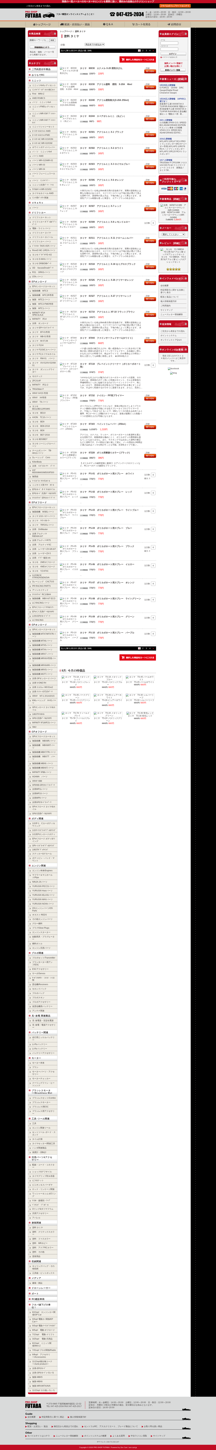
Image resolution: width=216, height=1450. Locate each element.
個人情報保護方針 (168, 301)
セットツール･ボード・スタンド (44, 1133)
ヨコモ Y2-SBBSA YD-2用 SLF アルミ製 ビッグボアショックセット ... (173, 261)
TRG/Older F (38, 389)
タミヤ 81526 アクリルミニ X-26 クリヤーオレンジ (106, 280)
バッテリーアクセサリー (43, 1053)
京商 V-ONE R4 (39, 683)
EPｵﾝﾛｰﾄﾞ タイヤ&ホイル (43, 489)
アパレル (36, 1218)
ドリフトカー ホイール (42, 237)
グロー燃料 (37, 923)
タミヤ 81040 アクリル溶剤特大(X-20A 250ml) (104, 100)
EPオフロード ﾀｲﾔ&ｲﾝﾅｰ (43, 607)
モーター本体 (38, 1063)
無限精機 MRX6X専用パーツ (44, 659)
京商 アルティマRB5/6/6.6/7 (39, 535)
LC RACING (37, 620)
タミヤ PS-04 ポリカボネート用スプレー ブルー (106, 528)
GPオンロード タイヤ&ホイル (43, 708)
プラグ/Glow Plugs (40, 928)
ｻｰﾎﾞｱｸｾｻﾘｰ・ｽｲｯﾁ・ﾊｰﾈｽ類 (43, 979)
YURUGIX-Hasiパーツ (42, 890)
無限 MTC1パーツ (41, 308)
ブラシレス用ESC (40, 1107)
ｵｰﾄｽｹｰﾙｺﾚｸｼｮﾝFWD (41, 135)
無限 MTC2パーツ (41, 299)
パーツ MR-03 (38, 165)
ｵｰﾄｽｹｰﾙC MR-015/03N (42, 139)
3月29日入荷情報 (167, 85)
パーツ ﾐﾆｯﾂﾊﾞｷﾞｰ (40, 180)
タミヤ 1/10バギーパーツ (43, 516)
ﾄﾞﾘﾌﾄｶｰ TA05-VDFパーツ (43, 246)
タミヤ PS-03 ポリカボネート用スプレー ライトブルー (109, 510)
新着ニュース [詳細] (173, 79)
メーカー (166, 228)
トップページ (66, 31)
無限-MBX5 (37, 1377)
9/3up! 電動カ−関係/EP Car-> (42, 1320)
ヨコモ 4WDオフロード (43, 566)
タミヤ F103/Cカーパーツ (44, 349)
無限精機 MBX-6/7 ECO (43, 598)
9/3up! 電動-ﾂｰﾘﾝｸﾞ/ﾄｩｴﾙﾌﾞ (44, 1325)
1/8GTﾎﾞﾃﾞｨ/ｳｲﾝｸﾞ (40, 849)
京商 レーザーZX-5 (41, 553)
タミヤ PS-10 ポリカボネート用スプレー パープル (107, 632)
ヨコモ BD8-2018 (41, 426)
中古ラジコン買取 (139, 1436)
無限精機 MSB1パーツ (43, 512)
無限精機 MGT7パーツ (42, 674)
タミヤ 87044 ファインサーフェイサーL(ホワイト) (106, 338)
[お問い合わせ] (174, 24)
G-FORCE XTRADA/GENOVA (40, 576)
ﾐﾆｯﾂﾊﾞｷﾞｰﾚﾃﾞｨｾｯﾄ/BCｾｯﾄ (43, 90)
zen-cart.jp (133, 1447)
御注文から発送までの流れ (66, 1426)
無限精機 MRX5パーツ (42, 669)
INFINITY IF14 (39, 319)
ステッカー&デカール (42, 854)
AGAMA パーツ (39, 776)
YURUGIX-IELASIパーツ (43, 895)
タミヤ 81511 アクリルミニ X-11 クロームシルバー (106, 238)
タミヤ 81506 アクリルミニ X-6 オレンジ (102, 180)
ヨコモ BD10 (39, 413)
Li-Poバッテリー (39, 1044)
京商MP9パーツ (39, 798)
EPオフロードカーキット (43, 507)
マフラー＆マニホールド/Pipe (42, 876)
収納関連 (36, 1261)
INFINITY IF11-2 (40, 385)
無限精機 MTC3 (40, 291)
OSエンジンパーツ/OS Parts (42, 909)
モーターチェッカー (41, 1078)
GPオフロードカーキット (43, 736)
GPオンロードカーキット (43, 629)
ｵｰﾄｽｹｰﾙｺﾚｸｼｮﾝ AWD (41, 131)
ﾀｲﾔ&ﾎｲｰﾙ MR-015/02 (41, 189)
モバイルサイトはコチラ (39, 1436)
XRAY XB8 (37, 781)
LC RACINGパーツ (40, 603)
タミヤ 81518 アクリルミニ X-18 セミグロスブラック (108, 264)
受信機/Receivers (40, 984)
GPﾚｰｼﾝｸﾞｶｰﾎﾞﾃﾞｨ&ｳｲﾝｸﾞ (43, 845)
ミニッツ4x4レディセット (44, 85)
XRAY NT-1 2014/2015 (43, 696)
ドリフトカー (39, 212)
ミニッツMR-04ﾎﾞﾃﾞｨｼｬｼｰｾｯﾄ (44, 121)
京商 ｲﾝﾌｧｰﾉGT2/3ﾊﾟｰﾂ (42, 691)
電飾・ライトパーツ (41, 228)
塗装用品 (36, 1256)
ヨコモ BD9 (38, 422)
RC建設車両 (38, 1299)
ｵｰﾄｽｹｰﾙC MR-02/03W (42, 143)
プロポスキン (38, 997)
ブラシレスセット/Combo (44, 1098)
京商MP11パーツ (40, 789)
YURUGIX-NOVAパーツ (43, 904)
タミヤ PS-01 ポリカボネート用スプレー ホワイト (107, 473)
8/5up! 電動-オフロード (43, 1330)
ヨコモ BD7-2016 (41, 435)
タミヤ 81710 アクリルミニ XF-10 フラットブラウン (107, 312)
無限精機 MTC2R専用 (42, 295)
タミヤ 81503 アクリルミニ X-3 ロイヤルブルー (105, 164)
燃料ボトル (37, 943)
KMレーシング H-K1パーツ (44, 701)
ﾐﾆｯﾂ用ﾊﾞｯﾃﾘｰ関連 (40, 198)
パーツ (35, 207)
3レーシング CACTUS (43, 581)
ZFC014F (36, 381)
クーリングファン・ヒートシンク (43, 1084)
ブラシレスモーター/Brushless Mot (42, 1091)
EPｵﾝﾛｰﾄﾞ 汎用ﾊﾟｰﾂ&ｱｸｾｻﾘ (44, 493)
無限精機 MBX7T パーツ (43, 757)
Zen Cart (123, 1447)
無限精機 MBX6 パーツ (42, 763)
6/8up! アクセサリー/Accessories (41, 1355)
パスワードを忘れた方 (169, 57)
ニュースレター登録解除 (171, 314)
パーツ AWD (38, 156)
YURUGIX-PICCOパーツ (43, 886)
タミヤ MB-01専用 (41, 336)
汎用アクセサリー (40, 1213)
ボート (35, 1293)
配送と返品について (169, 297)
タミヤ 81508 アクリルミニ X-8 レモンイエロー (105, 222)
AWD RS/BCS (38, 98)
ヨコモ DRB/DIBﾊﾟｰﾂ (41, 263)
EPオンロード (39, 281)
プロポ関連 (38, 953)
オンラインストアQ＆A (171, 340)
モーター (36, 1058)
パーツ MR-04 (38, 169)
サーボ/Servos (38, 973)
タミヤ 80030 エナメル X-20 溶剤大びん (101, 68)
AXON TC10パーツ (41, 417)
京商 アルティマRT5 (41, 540)
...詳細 (147, 68)
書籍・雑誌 (37, 1283)
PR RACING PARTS (41, 586)
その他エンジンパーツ (42, 919)
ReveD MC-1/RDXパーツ (43, 250)
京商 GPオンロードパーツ (44, 678)
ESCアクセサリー (40, 969)
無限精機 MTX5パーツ (42, 645)
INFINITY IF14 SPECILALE (38, 314)
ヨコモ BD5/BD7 (39, 439)
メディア (36, 1278)
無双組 (35, 476)
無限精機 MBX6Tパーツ (43, 768)
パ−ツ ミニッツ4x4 (41, 102)
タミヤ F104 (38, 345)
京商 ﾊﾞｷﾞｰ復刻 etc (41, 558)
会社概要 (164, 285)
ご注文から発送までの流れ (38, 6)
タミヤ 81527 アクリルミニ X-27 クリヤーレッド (105, 296)
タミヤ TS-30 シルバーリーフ (140, 700)
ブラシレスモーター (41, 1102)
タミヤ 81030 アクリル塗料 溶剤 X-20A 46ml (106, 84)
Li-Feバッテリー (39, 1049)
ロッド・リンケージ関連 (43, 1189)
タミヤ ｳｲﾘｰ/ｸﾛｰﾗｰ (41, 520)
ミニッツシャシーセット (43, 127)
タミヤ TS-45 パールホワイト (140, 682)
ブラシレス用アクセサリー (43, 1112)
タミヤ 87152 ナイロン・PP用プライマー (102, 395)
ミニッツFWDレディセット (43, 107)
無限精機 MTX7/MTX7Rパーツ (44, 635)
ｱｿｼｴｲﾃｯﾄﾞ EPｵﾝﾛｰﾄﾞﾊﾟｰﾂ (43, 498)
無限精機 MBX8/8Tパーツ (43, 746)
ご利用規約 (165, 305)
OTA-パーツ (37, 276)
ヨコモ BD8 (38, 430)
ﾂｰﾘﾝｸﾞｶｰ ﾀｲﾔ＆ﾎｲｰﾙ (41, 481)
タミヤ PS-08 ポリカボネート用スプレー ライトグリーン (110, 598)
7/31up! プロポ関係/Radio (44, 1350)
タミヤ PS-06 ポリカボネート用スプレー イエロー (107, 564)
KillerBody (37, 462)
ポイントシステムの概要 (95, 1436)
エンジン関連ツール (41, 1128)
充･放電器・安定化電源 (42, 1020)
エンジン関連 (39, 865)
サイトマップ (166, 310)
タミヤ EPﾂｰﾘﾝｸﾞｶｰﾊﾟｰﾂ (43, 328)
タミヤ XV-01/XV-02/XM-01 (44, 364)
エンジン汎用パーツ (41, 948)
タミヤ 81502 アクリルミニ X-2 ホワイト (102, 148)
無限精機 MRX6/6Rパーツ (44, 665)
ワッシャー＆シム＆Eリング (44, 1194)
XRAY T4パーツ (40, 402)
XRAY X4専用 (39, 397)
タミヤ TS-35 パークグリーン (76, 700)
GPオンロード (39, 624)
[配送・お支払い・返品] (74, 24)
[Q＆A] (108, 24)
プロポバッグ (38, 993)
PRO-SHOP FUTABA (101, 1447)
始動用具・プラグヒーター (43, 938)
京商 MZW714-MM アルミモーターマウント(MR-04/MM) (173, 214)
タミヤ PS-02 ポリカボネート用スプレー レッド (106, 492)
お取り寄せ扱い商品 (153, 1426)
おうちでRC (38, 75)
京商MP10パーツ (40, 793)
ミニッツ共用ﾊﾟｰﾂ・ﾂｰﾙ (42, 185)
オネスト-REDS (39, 915)
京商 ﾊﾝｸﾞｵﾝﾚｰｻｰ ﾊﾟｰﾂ (43, 466)
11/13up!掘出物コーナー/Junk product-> (42, 1362)
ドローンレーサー (41, 1288)
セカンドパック (39, 989)
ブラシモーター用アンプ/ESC (42, 963)
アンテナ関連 (38, 1011)
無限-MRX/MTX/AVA (41, 1386)
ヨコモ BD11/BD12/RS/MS (41, 407)
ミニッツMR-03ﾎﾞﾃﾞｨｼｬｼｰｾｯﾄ (44, 114)
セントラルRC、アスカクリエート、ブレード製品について (111, 1426)
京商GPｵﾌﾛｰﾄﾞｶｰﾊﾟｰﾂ (41, 802)
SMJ (34, 727)
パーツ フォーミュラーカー (43, 174)
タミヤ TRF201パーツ (43, 525)
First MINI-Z (38, 94)
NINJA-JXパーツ (39, 882)
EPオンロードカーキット (43, 286)
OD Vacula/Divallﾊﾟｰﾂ (42, 268)
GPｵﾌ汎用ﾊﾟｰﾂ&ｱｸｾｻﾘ (42, 813)
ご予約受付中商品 (41, 69)
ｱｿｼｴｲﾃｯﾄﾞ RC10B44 (41, 594)
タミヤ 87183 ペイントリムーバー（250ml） (103, 424)
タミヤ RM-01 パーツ (43, 358)
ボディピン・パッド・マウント (43, 859)
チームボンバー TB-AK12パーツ (42, 451)
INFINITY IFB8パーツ (41, 772)
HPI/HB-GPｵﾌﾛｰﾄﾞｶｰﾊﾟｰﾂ (43, 785)
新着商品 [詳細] (171, 199)
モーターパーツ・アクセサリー (43, 1072)
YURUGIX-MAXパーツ (42, 899)
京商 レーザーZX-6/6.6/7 (44, 549)
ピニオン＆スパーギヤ (42, 1185)
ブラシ (35, 1067)
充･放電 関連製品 (41, 1015)
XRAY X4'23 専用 (40, 393)
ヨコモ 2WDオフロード (43, 562)
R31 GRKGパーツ (41, 272)
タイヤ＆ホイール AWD (43, 193)
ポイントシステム (168, 335)
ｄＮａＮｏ (38, 202)
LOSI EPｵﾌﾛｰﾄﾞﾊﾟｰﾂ (41, 616)
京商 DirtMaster (40, 529)
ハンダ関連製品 (39, 1148)
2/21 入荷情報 (166, 120)
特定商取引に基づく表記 (53, 1417)
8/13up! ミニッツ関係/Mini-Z (41, 1344)
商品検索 (36, 33)
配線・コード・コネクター (43, 1166)
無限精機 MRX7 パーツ (42, 654)
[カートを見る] (141, 24)
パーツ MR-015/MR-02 (42, 160)
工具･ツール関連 (41, 1118)
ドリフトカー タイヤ (41, 233)
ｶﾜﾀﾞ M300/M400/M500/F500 (43, 471)
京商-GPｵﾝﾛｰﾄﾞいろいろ (43, 1373)
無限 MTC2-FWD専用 (42, 304)
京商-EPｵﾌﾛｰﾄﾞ (39, 1368)
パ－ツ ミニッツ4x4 (42, 151)
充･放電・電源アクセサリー (44, 1026)
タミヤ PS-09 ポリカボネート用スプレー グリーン (107, 616)
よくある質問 (119, 1436)
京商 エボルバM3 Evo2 (42, 687)
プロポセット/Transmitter (43, 958)
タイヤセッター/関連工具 (43, 1143)
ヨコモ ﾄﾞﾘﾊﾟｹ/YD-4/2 (42, 255)
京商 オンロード (40, 323)
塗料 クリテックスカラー (43, 1233)
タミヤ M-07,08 (40, 341)
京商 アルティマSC (41, 544)
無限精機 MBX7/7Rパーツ (44, 752)
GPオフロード (39, 731)
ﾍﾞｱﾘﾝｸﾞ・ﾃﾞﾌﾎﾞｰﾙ (40, 1205)
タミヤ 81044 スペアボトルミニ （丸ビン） (103, 116)
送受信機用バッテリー (42, 1006)
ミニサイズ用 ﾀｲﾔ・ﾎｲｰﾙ (43, 485)
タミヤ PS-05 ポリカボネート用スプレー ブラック (107, 546)
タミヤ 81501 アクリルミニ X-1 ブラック (102, 132)
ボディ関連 (38, 818)
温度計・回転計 (39, 1152)
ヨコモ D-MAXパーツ (41, 259)
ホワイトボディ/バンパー (43, 147)
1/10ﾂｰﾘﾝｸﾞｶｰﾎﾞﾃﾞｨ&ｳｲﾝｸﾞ (44, 830)
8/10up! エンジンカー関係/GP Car (43, 1313)
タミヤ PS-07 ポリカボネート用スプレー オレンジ (107, 582)
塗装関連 (36, 1222)
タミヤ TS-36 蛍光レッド (140, 716)
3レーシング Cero (41, 457)
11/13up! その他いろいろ (43, 1390)
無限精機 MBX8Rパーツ (44, 741)
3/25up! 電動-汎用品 (42, 1339)
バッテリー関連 (40, 1032)
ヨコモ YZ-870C (40, 571)
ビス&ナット (38, 1180)
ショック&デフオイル (42, 1171)
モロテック (37, 376)
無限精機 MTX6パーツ (42, 641)
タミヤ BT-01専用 (41, 332)
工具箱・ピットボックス (43, 1273)
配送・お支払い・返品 (38, 1426)
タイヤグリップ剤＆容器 (43, 1176)
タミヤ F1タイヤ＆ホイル (43, 354)
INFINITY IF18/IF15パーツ (44, 722)
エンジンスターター (41, 932)
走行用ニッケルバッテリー (43, 1038)
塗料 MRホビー (40, 1243)
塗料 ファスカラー (41, 1239)
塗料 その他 (38, 1252)
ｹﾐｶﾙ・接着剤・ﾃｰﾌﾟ (41, 1200)
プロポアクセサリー (41, 1002)
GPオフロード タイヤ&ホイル (43, 807)
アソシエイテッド (40, 590)
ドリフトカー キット (41, 217)
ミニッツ (36, 80)
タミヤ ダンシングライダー (43, 370)
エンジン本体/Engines (42, 870)
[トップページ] (41, 24)
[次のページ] (153, 50)
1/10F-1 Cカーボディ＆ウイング (43, 824)
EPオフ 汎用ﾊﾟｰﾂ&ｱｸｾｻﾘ (43, 611)
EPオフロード (39, 502)
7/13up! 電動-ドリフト (43, 1334)
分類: (62, 45)
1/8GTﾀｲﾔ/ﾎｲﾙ (38, 714)
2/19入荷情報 (166, 139)
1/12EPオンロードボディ (43, 834)
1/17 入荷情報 (166, 160)
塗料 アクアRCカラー (42, 1247)
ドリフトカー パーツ (41, 241)
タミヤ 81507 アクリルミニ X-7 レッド (100, 206)
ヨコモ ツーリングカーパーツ (43, 444)
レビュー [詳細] (171, 243)
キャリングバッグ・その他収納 (43, 1267)
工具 (34, 1123)
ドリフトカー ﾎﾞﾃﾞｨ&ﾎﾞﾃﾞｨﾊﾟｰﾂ (44, 223)
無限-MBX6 (37, 1381)
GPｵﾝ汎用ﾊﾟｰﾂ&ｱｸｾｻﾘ (42, 718)
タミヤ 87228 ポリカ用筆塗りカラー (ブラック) (105, 452)
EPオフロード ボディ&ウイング (43, 840)
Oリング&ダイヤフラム (42, 1209)
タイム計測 (37, 1139)
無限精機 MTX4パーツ (42, 649)
